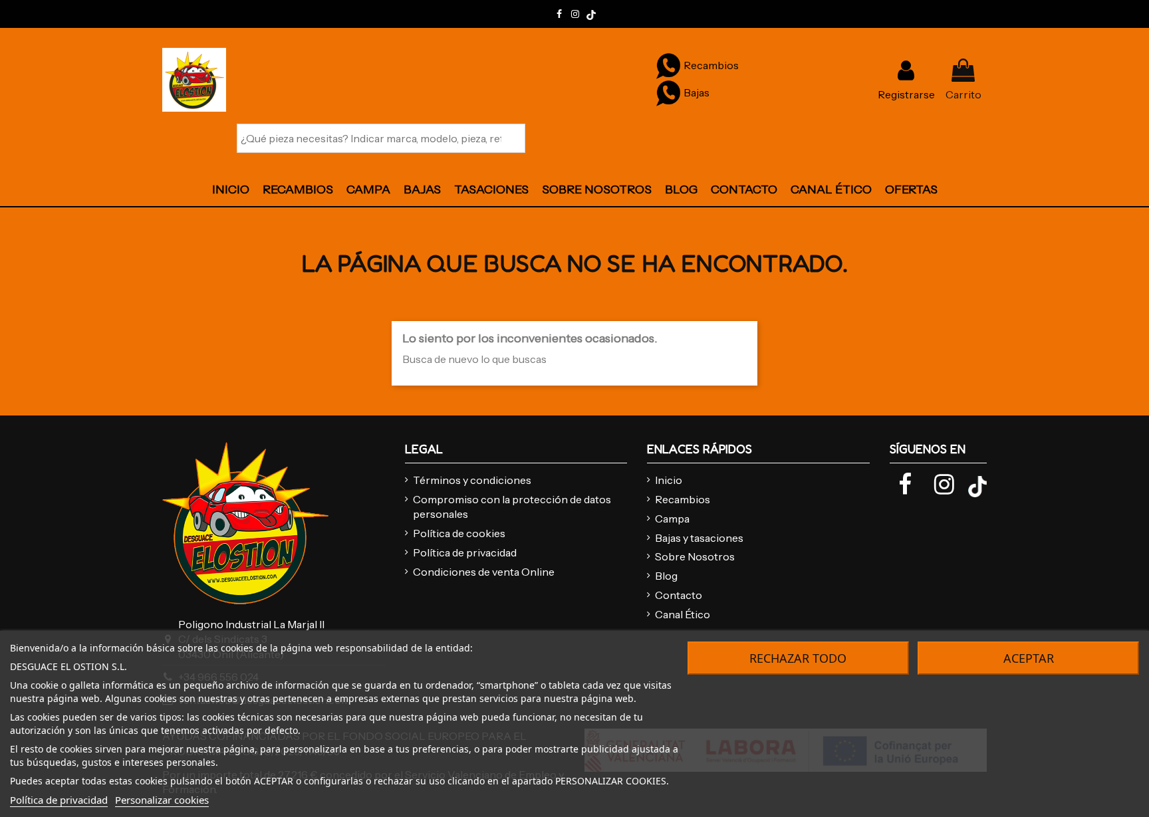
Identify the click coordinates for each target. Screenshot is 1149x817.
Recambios (682, 499)
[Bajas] (668, 92)
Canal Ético (682, 614)
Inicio (668, 480)
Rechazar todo (797, 658)
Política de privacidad (465, 552)
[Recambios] (668, 65)
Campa (672, 518)
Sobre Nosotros (695, 556)
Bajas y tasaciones (699, 537)
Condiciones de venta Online (484, 571)
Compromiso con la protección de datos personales (512, 507)
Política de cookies (459, 533)
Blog (666, 575)
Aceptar (1028, 658)
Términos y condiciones (472, 480)
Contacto (678, 595)
